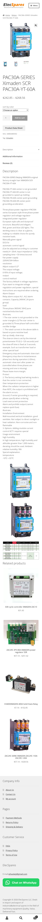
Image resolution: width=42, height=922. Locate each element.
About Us (10, 790)
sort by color (8, 107)
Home (7, 15)
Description (8, 149)
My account (11, 799)
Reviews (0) (7, 163)
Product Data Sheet (14, 128)
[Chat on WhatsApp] (21, 882)
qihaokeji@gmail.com (18, 874)
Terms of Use (11, 855)
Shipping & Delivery (14, 827)
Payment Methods (14, 818)
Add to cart (20, 118)
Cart (32, 916)
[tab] (21, 149)
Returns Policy (12, 822)
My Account (7, 918)
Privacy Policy (12, 850)
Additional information (13, 156)
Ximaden (9, 138)
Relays (14, 15)
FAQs (8, 846)
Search (21, 918)
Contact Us (10, 794)
